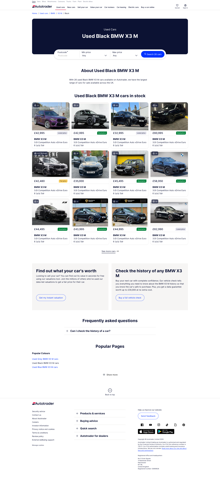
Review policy (38, 436)
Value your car (96, 7)
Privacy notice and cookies (43, 429)
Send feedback (148, 416)
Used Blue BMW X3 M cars (45, 367)
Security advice (38, 411)
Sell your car (83, 7)
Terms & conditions (40, 433)
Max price (117, 52)
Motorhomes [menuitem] (51, 1)
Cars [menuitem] (34, 1)
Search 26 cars (154, 54)
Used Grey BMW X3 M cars (45, 359)
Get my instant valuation (51, 297)
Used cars (60, 7)
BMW (53, 13)
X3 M (60, 13)
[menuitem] (60, 7)
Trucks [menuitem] (68, 1)
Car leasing (121, 7)
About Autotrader (39, 418)
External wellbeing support (43, 440)
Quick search (88, 428)
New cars (71, 7)
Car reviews (109, 7)
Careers (35, 422)
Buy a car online (147, 7)
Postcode (62, 52)
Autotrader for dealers (94, 435)
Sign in (185, 8)
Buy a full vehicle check (130, 297)
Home (34, 13)
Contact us (36, 415)
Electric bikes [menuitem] (88, 1)
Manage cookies (38, 445)
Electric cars (133, 7)
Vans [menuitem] (38, 1)
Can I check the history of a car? (90, 331)
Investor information (40, 425)
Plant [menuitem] (79, 1)
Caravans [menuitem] (61, 1)
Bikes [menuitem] (44, 1)
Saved (177, 8)
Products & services (92, 413)
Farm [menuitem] (74, 1)
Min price (86, 52)
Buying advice (89, 420)
